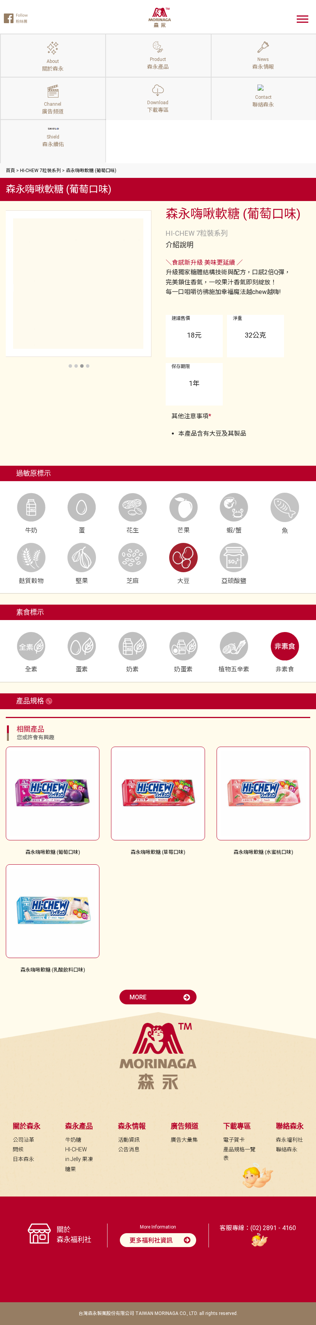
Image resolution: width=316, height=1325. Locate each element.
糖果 (70, 1169)
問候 (18, 1149)
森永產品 (79, 1126)
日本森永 (23, 1159)
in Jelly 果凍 (79, 1159)
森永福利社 (289, 1140)
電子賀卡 (234, 1140)
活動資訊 (129, 1140)
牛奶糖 (73, 1140)
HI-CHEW (76, 1149)
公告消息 (129, 1149)
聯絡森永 (287, 1149)
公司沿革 (23, 1140)
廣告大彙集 (184, 1140)
